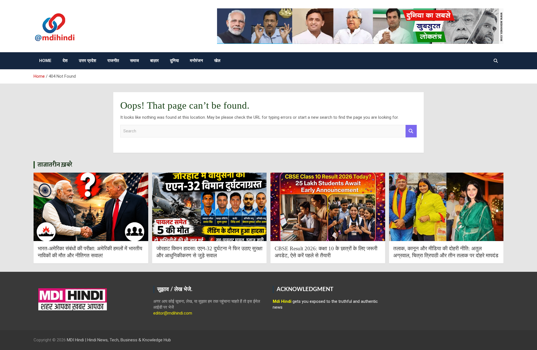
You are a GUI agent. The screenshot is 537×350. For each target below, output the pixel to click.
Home (45, 60)
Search (411, 131)
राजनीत (113, 60)
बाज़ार (154, 60)
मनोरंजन (196, 60)
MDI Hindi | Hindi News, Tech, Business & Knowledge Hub (119, 339)
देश (65, 60)
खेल (217, 60)
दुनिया (174, 60)
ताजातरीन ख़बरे (54, 165)
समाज (134, 60)
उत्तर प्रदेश (87, 60)
